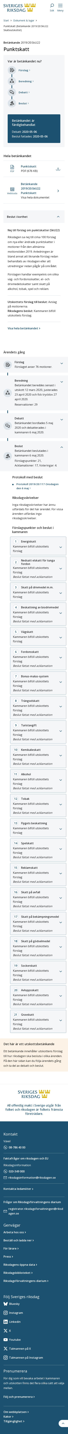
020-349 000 (17, 1171)
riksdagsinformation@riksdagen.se (32, 1177)
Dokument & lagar (23, 20)
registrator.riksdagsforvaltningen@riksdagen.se (35, 1211)
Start (6, 20)
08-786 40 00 (17, 1147)
